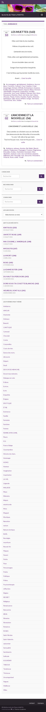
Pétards (6, 157)
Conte (5, 340)
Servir (18, 99)
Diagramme (37, 150)
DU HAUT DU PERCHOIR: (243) (16, 276)
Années (22, 148)
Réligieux (6, 601)
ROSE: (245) (8, 262)
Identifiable (7, 91)
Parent (5, 555)
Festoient (27, 152)
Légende (6, 483)
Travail (21, 157)
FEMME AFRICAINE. (10, 433)
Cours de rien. (8, 348)
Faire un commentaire (35, 104)
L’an (22, 154)
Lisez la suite (26, 78)
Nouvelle (17, 155)
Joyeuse (13, 154)
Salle (13, 99)
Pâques (6, 551)
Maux (5, 492)
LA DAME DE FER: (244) (12, 269)
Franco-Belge (8, 445)
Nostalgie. (6, 538)
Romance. (6, 627)
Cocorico (11, 86)
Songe (28, 99)
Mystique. (6, 517)
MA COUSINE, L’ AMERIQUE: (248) (17, 241)
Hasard (26, 90)
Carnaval (6, 332)
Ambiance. (7, 306)
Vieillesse (6, 686)
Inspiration (24, 91)
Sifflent (23, 99)
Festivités (20, 152)
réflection (6, 589)
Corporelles (7, 344)
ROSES (5, 631)
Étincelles (6, 152)
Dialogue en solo (9, 378)
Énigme (5, 399)
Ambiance (30, 84)
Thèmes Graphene (20, 709)
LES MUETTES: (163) (23, 31)
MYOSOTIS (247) (10, 248)
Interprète (7, 93)
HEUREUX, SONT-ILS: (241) (14, 290)
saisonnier (6, 644)
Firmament (19, 90)
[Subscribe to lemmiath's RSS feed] (3, 1)
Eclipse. (6, 382)
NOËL (5, 534)
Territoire (35, 99)
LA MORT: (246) (9, 255)
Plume (12, 97)
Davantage (7, 88)
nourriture (6, 542)
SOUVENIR (7, 660)
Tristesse (6, 673)
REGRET (6, 597)
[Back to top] (41, 707)
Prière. (5, 580)
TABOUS (6, 665)
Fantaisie (6, 420)
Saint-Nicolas (8, 635)
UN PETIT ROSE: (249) (12, 234)
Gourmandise (8, 450)
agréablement (21, 84)
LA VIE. (5, 479)
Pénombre (36, 155)
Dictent (14, 88)
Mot (34, 93)
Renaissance (7, 606)
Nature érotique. (9, 530)
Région (5, 593)
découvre (6, 357)
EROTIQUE (7, 403)
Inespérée (16, 91)
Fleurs (5, 437)
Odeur (35, 95)
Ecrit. (5, 391)
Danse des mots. (9, 353)
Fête (33, 152)
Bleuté (36, 148)
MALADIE (6, 488)
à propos (41, 703)
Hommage (6, 458)
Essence (37, 88)
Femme (5, 429)
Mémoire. (6, 496)
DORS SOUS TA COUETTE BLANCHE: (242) (21, 283)
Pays (5, 563)
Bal (27, 148)
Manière (23, 93)
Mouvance (7, 95)
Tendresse (7, 669)
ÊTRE (5, 407)
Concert (18, 86)
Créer (34, 86)
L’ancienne (28, 154)
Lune (19, 154)
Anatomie (6, 315)
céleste (6, 150)
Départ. (6, 361)
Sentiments (7, 652)
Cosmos (29, 150)
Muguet (6, 513)
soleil (16, 157)
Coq (23, 86)
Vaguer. (6, 681)
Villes (5, 690)
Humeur (6, 466)
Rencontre (7, 610)
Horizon (37, 90)
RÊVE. (5, 614)
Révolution (7, 622)
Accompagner (11, 84)
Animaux (6, 319)
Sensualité (7, 648)
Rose (12, 157)
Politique (6, 576)
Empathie (6, 395)
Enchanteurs (28, 88)
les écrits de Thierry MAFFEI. (13, 15)
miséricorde (7, 504)
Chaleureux (13, 150)
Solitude (6, 656)
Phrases (6, 97)
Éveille (5, 90)
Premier (23, 97)
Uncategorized (8, 677)
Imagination (7, 471)
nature (5, 525)
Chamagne (22, 150)
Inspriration (7, 475)
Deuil (5, 365)
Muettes (15, 95)
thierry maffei (17, 35)
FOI (4, 441)
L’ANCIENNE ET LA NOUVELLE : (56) (22, 117)
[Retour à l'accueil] (23, 8)
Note (27, 95)
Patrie (5, 559)
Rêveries (34, 35)
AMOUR (6, 310)
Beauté (5, 323)
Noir (12, 155)
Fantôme (6, 424)
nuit (31, 95)
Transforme (7, 100)
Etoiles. (13, 152)
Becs (5, 86)
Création (28, 86)
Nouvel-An (35, 121)
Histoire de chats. (9, 454)
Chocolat (6, 336)
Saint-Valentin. (8, 639)
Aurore (37, 84)
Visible (19, 100)
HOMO (5, 462)
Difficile (20, 88)
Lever (18, 93)
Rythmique (7, 99)
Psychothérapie (8, 585)
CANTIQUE (7, 327)
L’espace (35, 154)
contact (32, 703)
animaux (16, 148)
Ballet (31, 148)
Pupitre (29, 97)
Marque (29, 93)
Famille (5, 416)
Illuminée (6, 154)
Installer (31, 91)
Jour (13, 93)
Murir (20, 95)
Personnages (8, 568)
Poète (17, 97)
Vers (14, 100)
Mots (38, 93)
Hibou (31, 90)
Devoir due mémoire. (10, 374)
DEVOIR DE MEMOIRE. (11, 369)
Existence (6, 412)
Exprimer (12, 90)
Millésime (6, 155)
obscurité (28, 155)
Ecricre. (5, 386)
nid (24, 95)
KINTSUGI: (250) (10, 227)
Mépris (5, 500)
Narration (6, 521)
